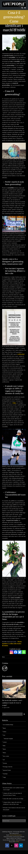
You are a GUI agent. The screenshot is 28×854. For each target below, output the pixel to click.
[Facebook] (16, 650)
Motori (4, 747)
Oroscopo (5, 761)
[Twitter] (20, 650)
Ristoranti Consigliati (8, 736)
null (4, 757)
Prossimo (22, 29)
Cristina (5, 661)
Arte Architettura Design (8, 722)
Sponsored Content (7, 768)
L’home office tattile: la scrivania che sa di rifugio (13, 796)
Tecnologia (5, 771)
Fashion (4, 729)
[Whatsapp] (24, 650)
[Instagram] (11, 650)
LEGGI (17, 839)
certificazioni (20, 352)
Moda (3, 654)
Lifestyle (5, 740)
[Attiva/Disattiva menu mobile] (25, 7)
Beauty (4, 726)
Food (4, 733)
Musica (4, 750)
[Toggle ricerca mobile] (22, 7)
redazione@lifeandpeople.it (15, 833)
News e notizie (6, 754)
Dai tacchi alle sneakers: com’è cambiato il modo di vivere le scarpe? (12, 700)
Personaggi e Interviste (7, 764)
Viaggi (4, 775)
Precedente (15, 29)
